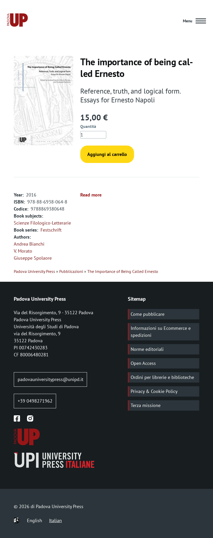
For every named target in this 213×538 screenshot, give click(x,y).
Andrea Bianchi (29, 244)
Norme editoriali (147, 349)
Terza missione (146, 405)
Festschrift (51, 230)
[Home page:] (17, 21)
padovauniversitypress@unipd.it (50, 379)
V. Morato (23, 251)
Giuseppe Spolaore (33, 258)
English (34, 520)
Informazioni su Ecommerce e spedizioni (161, 331)
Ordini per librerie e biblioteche (162, 377)
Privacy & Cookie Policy (154, 391)
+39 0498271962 (35, 401)
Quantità (88, 126)
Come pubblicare (147, 314)
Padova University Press (34, 271)
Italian (55, 520)
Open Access (143, 363)
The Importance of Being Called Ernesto (122, 271)
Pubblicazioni (71, 271)
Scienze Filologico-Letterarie (42, 223)
